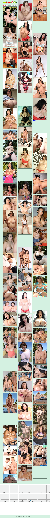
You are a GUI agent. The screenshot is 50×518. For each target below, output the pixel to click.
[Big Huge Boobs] (10, 1)
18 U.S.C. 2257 (25, 516)
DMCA (29, 516)
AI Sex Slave (5, 5)
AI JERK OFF (10, 5)
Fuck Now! (15, 5)
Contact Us (32, 516)
